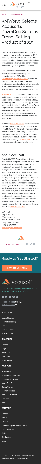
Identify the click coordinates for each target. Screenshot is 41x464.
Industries (7, 339)
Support (5, 413)
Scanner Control (8, 329)
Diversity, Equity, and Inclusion (14, 425)
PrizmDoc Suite (8, 94)
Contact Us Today (17, 267)
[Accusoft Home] (20, 5)
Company (6, 408)
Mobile (4, 326)
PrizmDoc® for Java (10, 379)
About (4, 417)
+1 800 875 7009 (8, 302)
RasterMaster (7, 387)
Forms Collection (8, 391)
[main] (20, 131)
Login (4, 5)
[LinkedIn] (10, 296)
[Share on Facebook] (27, 244)
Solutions (7, 312)
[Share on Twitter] (31, 244)
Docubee (5, 398)
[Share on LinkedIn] (34, 244)
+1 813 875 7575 (8, 304)
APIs (3, 402)
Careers (5, 421)
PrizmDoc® (6, 371)
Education (6, 356)
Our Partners (7, 437)
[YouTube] (13, 296)
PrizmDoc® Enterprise (11, 375)
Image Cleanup (8, 318)
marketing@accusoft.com (12, 227)
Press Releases (8, 429)
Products (6, 366)
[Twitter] (6, 296)
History (5, 433)
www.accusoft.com (17, 206)
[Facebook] (3, 296)
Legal (4, 348)
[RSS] (17, 296)
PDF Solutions (7, 333)
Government (7, 360)
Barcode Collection (9, 395)
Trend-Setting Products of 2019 (15, 78)
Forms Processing (9, 322)
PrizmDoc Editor (25, 139)
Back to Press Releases (12, 14)
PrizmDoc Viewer (17, 123)
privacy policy (22, 458)
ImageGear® (7, 383)
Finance (5, 344)
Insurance (6, 352)
